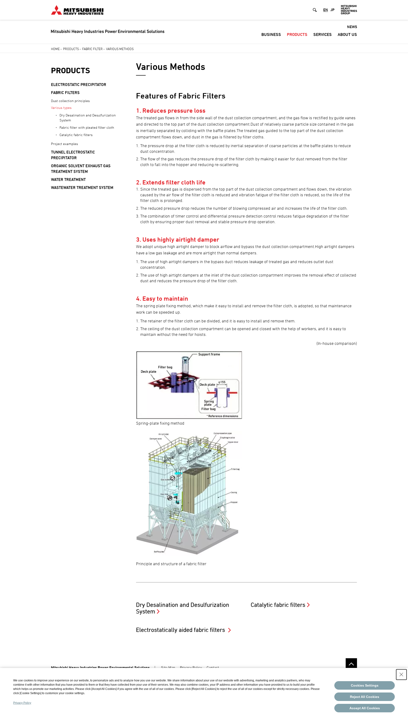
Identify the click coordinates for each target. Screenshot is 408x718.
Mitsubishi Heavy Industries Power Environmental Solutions (100, 667)
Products (297, 34)
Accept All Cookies (364, 708)
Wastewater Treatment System (82, 187)
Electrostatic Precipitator (78, 84)
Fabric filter (92, 49)
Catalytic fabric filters (76, 135)
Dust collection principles (70, 101)
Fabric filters (65, 92)
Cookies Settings (364, 685)
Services (322, 34)
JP (332, 10)
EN (325, 10)
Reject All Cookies (364, 697)
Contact (213, 667)
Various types (61, 108)
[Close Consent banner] (401, 674)
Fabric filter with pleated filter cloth (87, 127)
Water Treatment (68, 179)
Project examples (64, 144)
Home (55, 49)
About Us (347, 34)
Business (271, 34)
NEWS (352, 27)
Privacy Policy (191, 667)
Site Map (168, 667)
